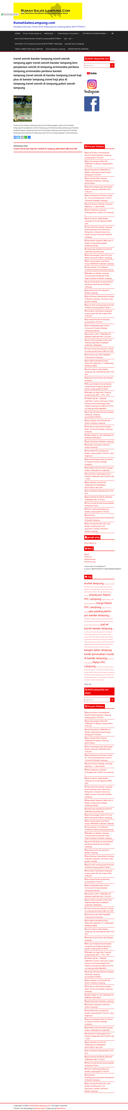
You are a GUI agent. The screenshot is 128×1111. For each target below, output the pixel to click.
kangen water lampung (98, 650)
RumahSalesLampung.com (34, 23)
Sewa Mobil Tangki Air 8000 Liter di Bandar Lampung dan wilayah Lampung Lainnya (99, 243)
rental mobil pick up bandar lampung (104, 666)
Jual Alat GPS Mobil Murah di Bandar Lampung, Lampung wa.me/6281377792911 (99, 414)
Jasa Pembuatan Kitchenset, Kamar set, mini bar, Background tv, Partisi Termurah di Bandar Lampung (99, 197)
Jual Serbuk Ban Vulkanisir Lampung (100, 441)
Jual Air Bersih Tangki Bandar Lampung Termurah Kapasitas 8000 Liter (98, 221)
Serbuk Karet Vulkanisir (89, 669)
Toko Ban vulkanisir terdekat (105, 672)
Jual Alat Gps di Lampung (74, 44)
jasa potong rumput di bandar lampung (98, 621)
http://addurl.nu (90, 543)
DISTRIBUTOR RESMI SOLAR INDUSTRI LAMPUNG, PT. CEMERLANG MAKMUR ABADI (99, 363)
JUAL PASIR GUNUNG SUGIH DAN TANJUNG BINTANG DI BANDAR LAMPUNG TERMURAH (98, 342)
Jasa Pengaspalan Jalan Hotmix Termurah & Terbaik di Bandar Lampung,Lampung (97, 328)
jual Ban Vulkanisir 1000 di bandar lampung (94, 639)
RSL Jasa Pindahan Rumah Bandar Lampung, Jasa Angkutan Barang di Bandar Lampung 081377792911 (98, 386)
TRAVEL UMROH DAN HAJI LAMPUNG (29, 49)
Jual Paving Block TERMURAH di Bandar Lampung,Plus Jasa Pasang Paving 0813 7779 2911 (97, 172)
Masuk (86, 554)
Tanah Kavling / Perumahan (68, 33)
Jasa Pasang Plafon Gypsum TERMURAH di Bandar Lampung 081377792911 (97, 180)
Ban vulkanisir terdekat (109, 584)
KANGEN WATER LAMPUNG (78, 49)
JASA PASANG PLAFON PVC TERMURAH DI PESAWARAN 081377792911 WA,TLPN (95, 485)
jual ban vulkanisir (109, 637)
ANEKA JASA (48, 33)
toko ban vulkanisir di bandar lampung (104, 669)
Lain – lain (67, 39)
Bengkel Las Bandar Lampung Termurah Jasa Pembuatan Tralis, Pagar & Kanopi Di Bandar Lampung (98, 275)
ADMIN (17, 33)
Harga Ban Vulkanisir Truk (90, 603)
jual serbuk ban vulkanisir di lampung (101, 647)
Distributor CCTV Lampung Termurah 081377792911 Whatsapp (38, 44)
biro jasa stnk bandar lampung (100, 586)
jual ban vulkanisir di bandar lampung (101, 642)
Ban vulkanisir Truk (88, 586)
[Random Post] (112, 33)
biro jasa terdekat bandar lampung (97, 589)
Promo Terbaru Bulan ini (32, 33)
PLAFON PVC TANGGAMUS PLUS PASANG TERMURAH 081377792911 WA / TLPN (99, 476)
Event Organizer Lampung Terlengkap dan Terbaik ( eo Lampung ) (99, 212)
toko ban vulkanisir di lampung (91, 672)
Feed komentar (90, 559)
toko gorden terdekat (106, 674)
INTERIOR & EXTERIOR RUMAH (94, 33)
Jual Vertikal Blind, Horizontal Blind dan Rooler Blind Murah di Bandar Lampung (99, 284)
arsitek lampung (93, 583)
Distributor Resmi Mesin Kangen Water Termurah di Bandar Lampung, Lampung (99, 429)
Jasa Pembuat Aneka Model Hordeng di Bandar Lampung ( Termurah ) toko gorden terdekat (99, 298)
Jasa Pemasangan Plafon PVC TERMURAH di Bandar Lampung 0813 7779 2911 (99, 163)
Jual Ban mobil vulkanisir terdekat (96, 637)
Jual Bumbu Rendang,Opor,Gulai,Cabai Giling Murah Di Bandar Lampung (99, 517)
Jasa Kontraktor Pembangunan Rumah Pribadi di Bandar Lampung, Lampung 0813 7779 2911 (98, 155)
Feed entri (88, 557)
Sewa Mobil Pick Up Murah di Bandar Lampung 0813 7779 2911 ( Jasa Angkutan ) (99, 453)
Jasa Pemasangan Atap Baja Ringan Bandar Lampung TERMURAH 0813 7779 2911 (99, 189)
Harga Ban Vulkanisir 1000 (107, 599)
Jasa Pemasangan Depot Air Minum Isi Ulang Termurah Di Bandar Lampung (99, 461)
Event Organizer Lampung (55, 49)
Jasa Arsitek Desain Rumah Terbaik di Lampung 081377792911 (38, 39)
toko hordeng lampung (102, 677)
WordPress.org (89, 562)
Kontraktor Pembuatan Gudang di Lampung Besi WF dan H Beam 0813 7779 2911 (98, 313)
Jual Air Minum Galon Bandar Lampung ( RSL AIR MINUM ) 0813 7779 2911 (99, 371)
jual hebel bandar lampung (99, 644)
